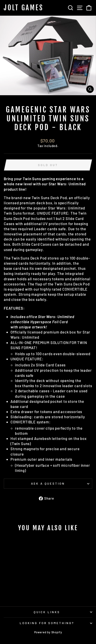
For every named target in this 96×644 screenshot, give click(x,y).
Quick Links (47, 612)
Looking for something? (47, 623)
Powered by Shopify (48, 632)
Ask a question (48, 483)
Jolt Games (23, 8)
